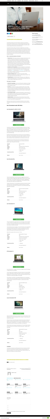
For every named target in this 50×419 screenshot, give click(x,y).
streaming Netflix (21, 70)
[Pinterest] (10, 33)
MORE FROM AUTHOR (17, 378)
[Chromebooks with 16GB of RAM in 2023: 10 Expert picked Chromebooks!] (27, 381)
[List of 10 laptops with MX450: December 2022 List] (10, 389)
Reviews (13, 0)
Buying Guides (9, 0)
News (22, 0)
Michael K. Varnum (10, 30)
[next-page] (8, 395)
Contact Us (36, 0)
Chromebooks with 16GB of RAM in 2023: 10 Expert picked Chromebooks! (26, 386)
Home (7, 6)
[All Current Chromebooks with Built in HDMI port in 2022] (27, 389)
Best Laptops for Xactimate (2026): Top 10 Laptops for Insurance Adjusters (18, 386)
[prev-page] (7, 395)
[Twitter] (9, 33)
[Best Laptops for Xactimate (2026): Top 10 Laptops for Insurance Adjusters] (18, 381)
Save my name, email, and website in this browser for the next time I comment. (16, 411)
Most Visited (26, 0)
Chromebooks (19, 0)
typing (13, 70)
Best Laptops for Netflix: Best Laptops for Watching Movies (11, 369)
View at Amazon (18, 124)
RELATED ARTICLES (10, 378)
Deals (15, 0)
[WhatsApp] (12, 33)
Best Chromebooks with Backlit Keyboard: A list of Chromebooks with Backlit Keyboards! (25, 369)
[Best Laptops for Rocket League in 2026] (10, 381)
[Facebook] (7, 33)
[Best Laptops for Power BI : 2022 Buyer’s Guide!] (18, 389)
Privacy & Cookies (31, 0)
